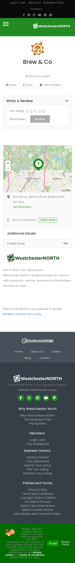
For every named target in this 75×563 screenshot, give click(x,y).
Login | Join (37, 440)
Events (56, 351)
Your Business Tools (37, 419)
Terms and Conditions (37, 494)
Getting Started (37, 457)
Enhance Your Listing (37, 473)
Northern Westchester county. (22, 314)
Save (29, 85)
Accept (53, 543)
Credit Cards (16, 243)
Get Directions (22, 207)
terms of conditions (31, 555)
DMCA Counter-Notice (37, 510)
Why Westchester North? (37, 415)
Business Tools (54, 3)
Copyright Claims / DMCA (37, 498)
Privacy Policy (37, 490)
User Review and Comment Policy (37, 514)
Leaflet (66, 190)
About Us (34, 3)
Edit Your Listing (37, 469)
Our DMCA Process (38, 502)
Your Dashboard (37, 444)
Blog (28, 358)
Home (18, 351)
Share (12, 85)
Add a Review (52, 85)
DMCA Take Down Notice (37, 506)
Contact (36, 9)
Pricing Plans (37, 423)
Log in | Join (18, 3)
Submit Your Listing (37, 465)
